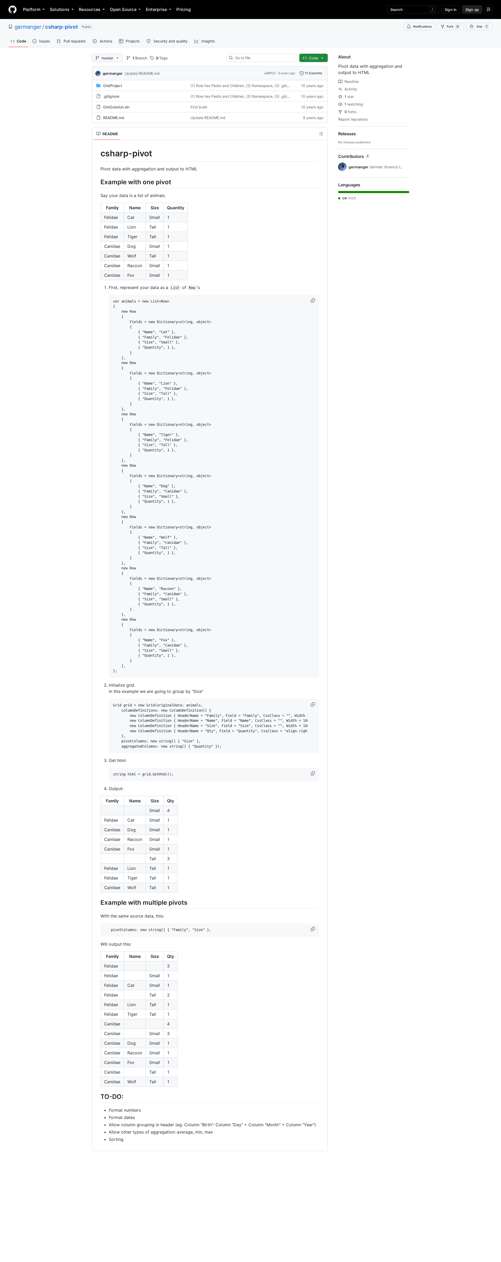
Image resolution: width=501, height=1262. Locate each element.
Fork (453, 26)
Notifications (422, 26)
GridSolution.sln (116, 107)
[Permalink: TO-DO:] (96, 1096)
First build (198, 107)
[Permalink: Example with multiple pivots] (96, 902)
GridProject (112, 85)
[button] (313, 300)
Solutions (59, 9)
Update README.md (142, 73)
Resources (89, 9)
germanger (28, 27)
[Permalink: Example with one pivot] (96, 182)
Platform (31, 9)
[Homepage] (12, 9)
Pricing (183, 9)
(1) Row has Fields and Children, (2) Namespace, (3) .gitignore (243, 85)
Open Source (123, 9)
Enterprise (156, 9)
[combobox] (264, 58)
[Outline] (321, 134)
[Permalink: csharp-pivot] (96, 153)
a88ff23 (270, 73)
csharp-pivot (61, 27)
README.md (113, 117)
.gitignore (111, 96)
